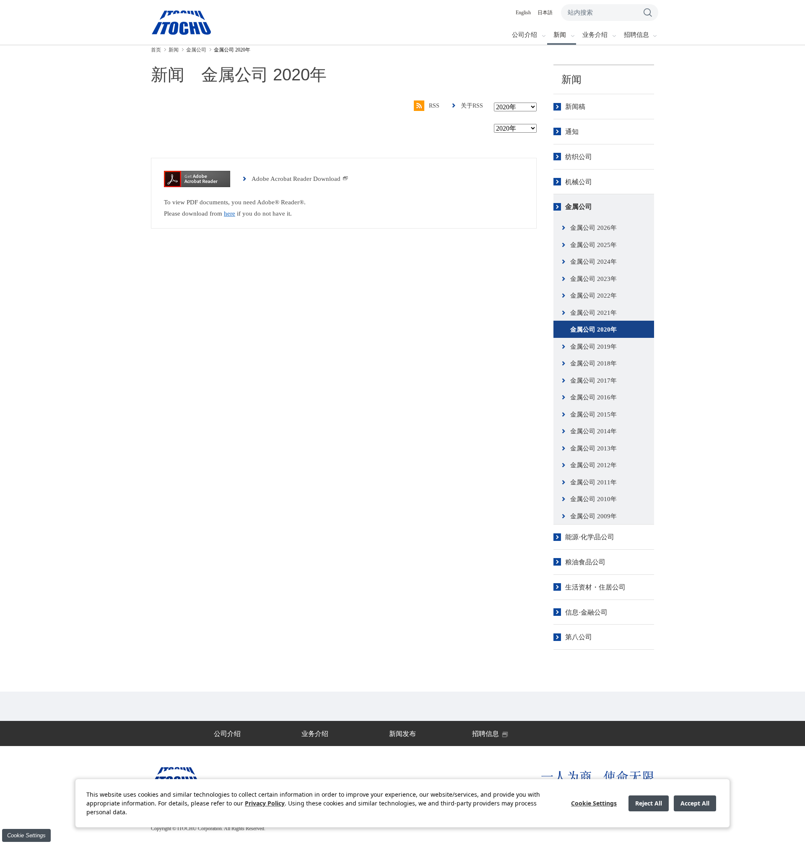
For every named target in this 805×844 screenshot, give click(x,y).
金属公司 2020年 (593, 329)
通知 (572, 131)
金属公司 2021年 (593, 312)
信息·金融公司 (586, 612)
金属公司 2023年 (593, 278)
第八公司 (578, 637)
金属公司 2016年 (593, 397)
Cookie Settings (26, 835)
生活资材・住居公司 (595, 587)
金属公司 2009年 (593, 516)
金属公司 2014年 (593, 431)
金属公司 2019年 (593, 346)
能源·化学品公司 (589, 536)
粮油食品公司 (585, 562)
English (523, 12)
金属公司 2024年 (593, 261)
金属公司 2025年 (593, 245)
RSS (434, 106)
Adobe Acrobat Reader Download (296, 178)
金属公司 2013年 (593, 448)
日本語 (545, 12)
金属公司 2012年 (593, 465)
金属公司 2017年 (593, 380)
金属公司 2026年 (593, 227)
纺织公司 (578, 156)
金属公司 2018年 (593, 363)
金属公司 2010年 (593, 499)
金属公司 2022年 (593, 295)
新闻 (571, 79)
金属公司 (578, 206)
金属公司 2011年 (593, 482)
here (229, 213)
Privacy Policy (265, 803)
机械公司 (578, 181)
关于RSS (472, 106)
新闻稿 (575, 106)
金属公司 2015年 (593, 414)
